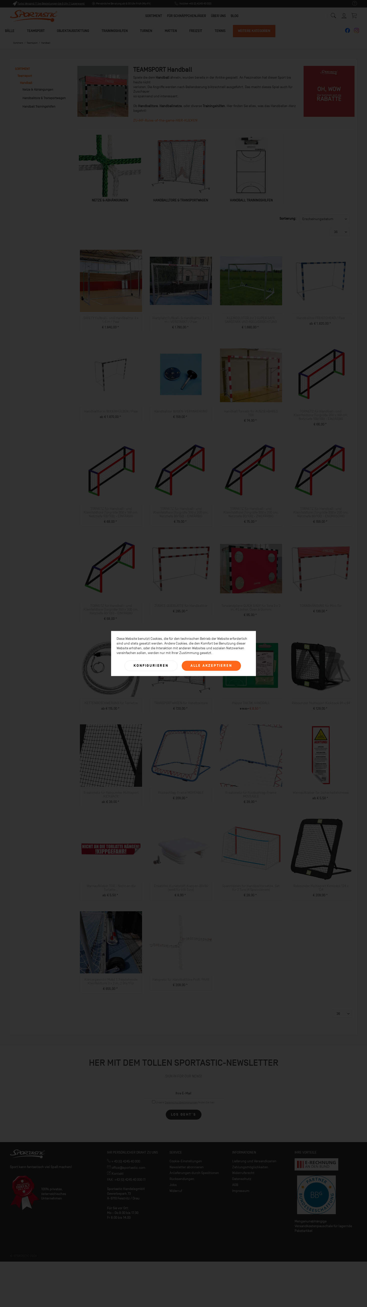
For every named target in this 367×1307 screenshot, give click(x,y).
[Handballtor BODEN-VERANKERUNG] (181, 374)
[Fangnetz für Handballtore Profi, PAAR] (181, 942)
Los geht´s (183, 1114)
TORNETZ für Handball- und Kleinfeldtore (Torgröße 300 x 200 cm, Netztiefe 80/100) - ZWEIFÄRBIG (251, 512)
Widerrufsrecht (243, 1173)
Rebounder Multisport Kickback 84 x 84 (321, 703)
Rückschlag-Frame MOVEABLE (181, 792)
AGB (235, 1185)
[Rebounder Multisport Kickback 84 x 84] (321, 666)
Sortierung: (288, 218)
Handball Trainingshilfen (38, 106)
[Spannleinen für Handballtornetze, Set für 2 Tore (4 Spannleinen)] (251, 849)
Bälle (9, 31)
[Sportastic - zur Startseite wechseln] (33, 16)
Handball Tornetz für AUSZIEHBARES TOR (251, 413)
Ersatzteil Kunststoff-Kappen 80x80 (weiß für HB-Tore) (181, 888)
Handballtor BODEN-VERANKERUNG (180, 411)
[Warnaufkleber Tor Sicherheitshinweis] (321, 755)
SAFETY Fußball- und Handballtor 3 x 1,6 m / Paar (111, 320)
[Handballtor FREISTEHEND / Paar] (321, 281)
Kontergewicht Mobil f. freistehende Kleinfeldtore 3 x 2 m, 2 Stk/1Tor (111, 981)
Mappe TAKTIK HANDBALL (251, 703)
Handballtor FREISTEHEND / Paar (321, 318)
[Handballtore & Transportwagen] (181, 166)
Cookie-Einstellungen (186, 1161)
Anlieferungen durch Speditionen (194, 1173)
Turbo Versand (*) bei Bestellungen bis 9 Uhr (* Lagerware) (51, 3)
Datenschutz (241, 1179)
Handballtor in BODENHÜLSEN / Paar (111, 411)
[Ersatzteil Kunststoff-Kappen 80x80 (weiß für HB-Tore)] (181, 849)
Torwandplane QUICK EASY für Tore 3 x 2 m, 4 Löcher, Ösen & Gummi (250, 607)
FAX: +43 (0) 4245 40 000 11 (126, 1179)
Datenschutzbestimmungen (181, 1102)
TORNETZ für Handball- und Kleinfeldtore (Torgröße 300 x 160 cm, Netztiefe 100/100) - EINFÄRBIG (321, 415)
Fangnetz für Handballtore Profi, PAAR (181, 979)
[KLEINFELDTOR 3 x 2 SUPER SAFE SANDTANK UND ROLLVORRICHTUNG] (251, 281)
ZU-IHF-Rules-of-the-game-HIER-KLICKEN (165, 120)
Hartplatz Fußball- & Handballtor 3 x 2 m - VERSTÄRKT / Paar (181, 320)
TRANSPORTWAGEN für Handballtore (181, 703)
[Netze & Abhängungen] (110, 166)
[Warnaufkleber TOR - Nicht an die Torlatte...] (111, 849)
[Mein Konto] (345, 15)
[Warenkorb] (355, 15)
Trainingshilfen (115, 31)
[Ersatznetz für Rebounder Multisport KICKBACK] (111, 755)
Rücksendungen (182, 1179)
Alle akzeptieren (211, 665)
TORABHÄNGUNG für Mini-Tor (321, 606)
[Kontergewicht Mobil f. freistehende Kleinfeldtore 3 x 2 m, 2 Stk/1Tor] (111, 942)
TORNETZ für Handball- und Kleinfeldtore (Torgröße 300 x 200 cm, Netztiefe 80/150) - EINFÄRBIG (180, 512)
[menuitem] (352, 3)
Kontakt (117, 1174)
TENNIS (220, 31)
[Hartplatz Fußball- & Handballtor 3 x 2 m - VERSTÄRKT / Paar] (181, 281)
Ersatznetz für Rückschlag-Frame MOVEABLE (250, 794)
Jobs (173, 1185)
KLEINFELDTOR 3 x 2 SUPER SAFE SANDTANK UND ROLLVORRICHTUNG (251, 320)
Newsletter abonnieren (187, 1167)
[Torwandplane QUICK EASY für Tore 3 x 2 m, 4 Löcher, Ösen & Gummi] (251, 568)
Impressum (240, 1191)
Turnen (146, 31)
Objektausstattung (73, 31)
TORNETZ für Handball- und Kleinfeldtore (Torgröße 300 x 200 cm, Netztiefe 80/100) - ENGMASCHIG (321, 512)
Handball (26, 83)
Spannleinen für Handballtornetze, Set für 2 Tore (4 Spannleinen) (251, 888)
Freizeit (195, 31)
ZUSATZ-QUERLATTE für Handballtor (180, 606)
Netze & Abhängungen (37, 89)
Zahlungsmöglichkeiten (250, 1167)
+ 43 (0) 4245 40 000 (125, 1161)
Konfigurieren (151, 665)
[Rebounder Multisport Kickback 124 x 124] (321, 849)
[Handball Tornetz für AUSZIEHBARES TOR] (251, 374)
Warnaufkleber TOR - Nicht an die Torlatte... (111, 888)
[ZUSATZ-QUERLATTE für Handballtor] (181, 568)
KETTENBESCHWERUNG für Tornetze (111, 703)
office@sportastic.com (128, 1168)
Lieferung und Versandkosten (254, 1161)
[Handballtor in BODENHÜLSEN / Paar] (111, 374)
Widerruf (176, 1191)
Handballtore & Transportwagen (44, 98)
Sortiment (22, 69)
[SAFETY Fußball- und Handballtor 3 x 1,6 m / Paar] (111, 281)
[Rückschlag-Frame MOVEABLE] (181, 755)
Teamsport (36, 31)
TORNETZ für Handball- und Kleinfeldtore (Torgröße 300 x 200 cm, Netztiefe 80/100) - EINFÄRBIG (111, 609)
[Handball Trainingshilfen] (251, 166)
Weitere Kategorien (254, 31)
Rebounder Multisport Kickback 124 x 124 (321, 888)
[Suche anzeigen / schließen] (333, 14)
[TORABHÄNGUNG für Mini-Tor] (321, 568)
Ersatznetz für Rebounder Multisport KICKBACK (111, 794)
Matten (171, 31)
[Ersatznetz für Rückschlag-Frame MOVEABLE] (251, 755)
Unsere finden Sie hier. (185, 1102)
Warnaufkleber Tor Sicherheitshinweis (321, 792)
